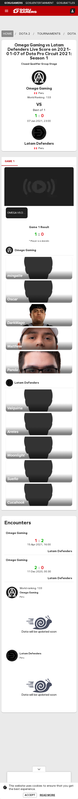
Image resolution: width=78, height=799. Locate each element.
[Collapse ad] (39, 769)
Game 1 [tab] (10, 161)
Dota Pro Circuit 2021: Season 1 (49, 56)
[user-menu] (72, 10)
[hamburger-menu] (6, 11)
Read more (47, 795)
